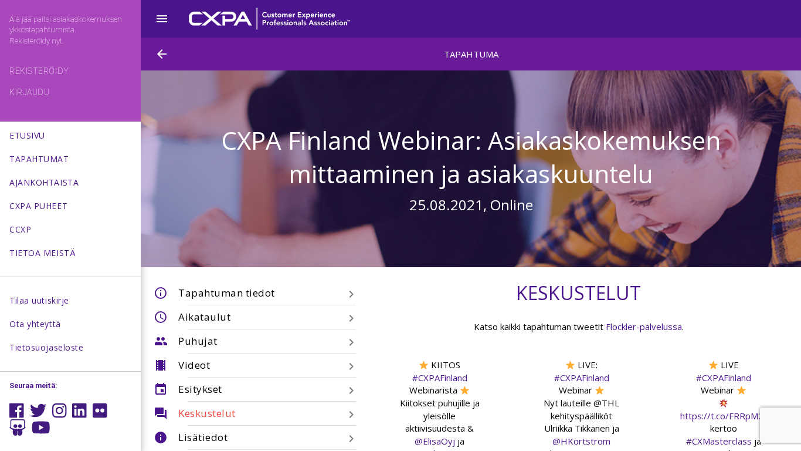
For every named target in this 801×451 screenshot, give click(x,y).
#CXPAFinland (439, 377)
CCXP (20, 229)
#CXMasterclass (719, 441)
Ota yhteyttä (35, 323)
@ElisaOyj (435, 441)
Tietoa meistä (42, 252)
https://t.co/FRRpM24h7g (732, 416)
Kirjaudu (29, 92)
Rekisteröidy (39, 71)
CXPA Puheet (38, 205)
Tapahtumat (39, 158)
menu (162, 19)
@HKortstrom (581, 441)
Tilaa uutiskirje (39, 300)
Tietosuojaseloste (46, 347)
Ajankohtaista (44, 182)
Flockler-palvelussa (644, 326)
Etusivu (27, 135)
